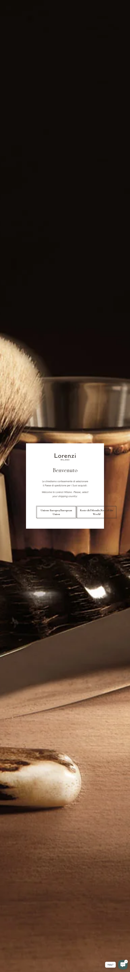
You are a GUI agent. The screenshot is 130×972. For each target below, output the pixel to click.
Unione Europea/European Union (56, 512)
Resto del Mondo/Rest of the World (96, 512)
